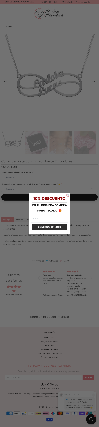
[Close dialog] (68, 195)
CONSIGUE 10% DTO (49, 227)
